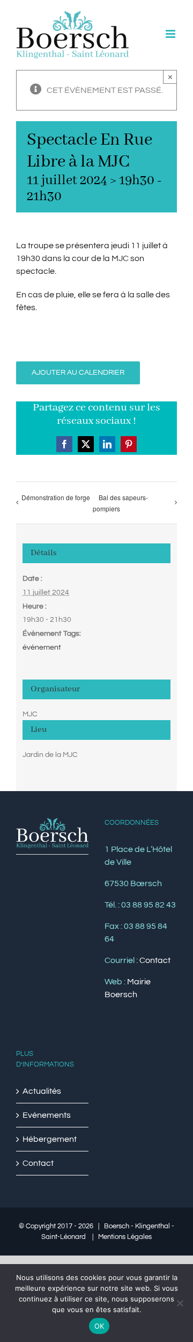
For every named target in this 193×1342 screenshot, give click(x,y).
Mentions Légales (125, 1237)
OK (99, 1326)
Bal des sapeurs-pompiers (120, 503)
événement (42, 647)
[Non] (179, 1303)
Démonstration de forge (55, 497)
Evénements (47, 1115)
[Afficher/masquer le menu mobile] (171, 34)
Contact (154, 960)
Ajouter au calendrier (78, 372)
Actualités (42, 1091)
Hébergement (50, 1139)
